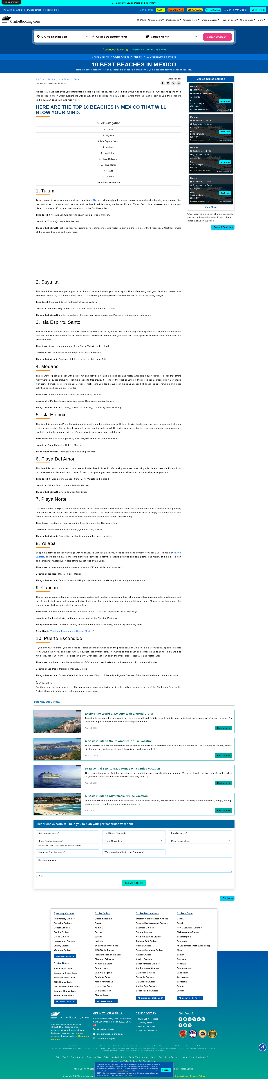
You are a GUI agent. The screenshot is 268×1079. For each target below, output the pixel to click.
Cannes (181, 986)
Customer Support (106, 1038)
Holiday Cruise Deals (64, 977)
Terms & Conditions (223, 227)
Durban (180, 991)
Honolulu (181, 964)
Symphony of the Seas (106, 946)
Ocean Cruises (210, 20)
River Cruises (229, 20)
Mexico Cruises (144, 959)
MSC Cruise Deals (63, 968)
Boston (180, 955)
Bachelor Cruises (62, 923)
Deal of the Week (175, 10)
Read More (222, 728)
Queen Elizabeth (103, 919)
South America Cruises (148, 964)
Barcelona (182, 941)
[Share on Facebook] (162, 83)
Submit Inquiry (134, 883)
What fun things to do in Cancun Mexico (71, 631)
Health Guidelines (119, 1057)
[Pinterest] (199, 1019)
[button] (63, 36)
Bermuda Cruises (145, 977)
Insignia (99, 941)
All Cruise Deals (64, 1002)
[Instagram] (190, 1019)
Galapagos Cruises (145, 982)
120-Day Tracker (195, 10)
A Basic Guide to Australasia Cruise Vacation (116, 796)
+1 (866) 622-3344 (105, 1029)
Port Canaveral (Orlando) (190, 928)
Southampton (184, 937)
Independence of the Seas (108, 955)
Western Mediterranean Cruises (152, 919)
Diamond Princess (104, 959)
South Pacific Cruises (147, 991)
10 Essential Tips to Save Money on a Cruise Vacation (122, 768)
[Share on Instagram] (178, 83)
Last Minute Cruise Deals (67, 986)
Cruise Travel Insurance (140, 1057)
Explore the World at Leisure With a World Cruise (119, 713)
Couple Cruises (62, 928)
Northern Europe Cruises (149, 937)
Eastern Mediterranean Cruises (152, 923)
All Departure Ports (188, 998)
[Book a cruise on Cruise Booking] (21, 20)
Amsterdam (183, 977)
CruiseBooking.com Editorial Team (60, 79)
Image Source (187, 1069)
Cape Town (182, 973)
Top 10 (160, 10)
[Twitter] (194, 1019)
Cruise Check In (78, 1057)
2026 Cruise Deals (63, 982)
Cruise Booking (100, 56)
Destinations (172, 20)
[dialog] (11, 2)
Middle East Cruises (146, 986)
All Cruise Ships (105, 1001)
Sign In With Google (237, 10)
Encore (98, 932)
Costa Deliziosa (103, 991)
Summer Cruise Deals (65, 991)
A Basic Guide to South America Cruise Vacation (119, 741)
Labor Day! (150, 3)
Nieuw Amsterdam (104, 982)
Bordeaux (182, 982)
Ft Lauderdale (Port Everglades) (193, 946)
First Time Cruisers (147, 1061)
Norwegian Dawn (103, 964)
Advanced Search (114, 49)
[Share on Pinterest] (173, 83)
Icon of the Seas (103, 986)
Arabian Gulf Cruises (146, 941)
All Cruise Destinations (149, 998)
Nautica (99, 928)
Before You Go (62, 1057)
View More (211, 207)
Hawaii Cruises (143, 955)
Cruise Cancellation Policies (165, 1057)
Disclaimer (227, 898)
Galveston (182, 959)
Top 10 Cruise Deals (148, 1030)
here (107, 1073)
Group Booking (213, 10)
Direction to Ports (203, 1057)
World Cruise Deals (64, 995)
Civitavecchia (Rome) (188, 932)
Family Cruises (61, 932)
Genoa (180, 919)
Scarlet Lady (101, 968)
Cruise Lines (246, 20)
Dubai (180, 923)
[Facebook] (180, 1019)
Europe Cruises (144, 932)
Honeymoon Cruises (64, 941)
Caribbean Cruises (145, 973)
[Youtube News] (185, 1025)
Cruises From (190, 20)
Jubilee (99, 937)
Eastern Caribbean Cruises (149, 950)
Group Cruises (61, 937)
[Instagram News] (190, 1025)
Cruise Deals (155, 20)
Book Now (257, 10)
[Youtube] (185, 1019)
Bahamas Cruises (145, 928)
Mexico (138, 56)
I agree (166, 1070)
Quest (98, 923)
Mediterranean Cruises (147, 968)
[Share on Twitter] (168, 83)
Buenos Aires (184, 968)
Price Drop (147, 10)
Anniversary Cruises (64, 919)
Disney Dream (102, 995)
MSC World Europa (105, 950)
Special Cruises (63, 956)
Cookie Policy (128, 1075)
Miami (180, 950)
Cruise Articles (121, 56)
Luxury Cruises (61, 946)
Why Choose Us (91, 1069)
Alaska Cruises (143, 946)
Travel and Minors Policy (98, 1057)
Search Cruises (216, 36)
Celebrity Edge (102, 977)
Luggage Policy (187, 1057)
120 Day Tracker (146, 1023)
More (260, 20)
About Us (78, 1069)
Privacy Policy (197, 1076)
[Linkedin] (203, 1019)
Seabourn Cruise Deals (66, 973)
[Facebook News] (180, 1025)
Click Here (160, 49)
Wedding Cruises (62, 950)
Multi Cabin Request (148, 1019)
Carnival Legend (103, 973)
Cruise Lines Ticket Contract (124, 1061)
